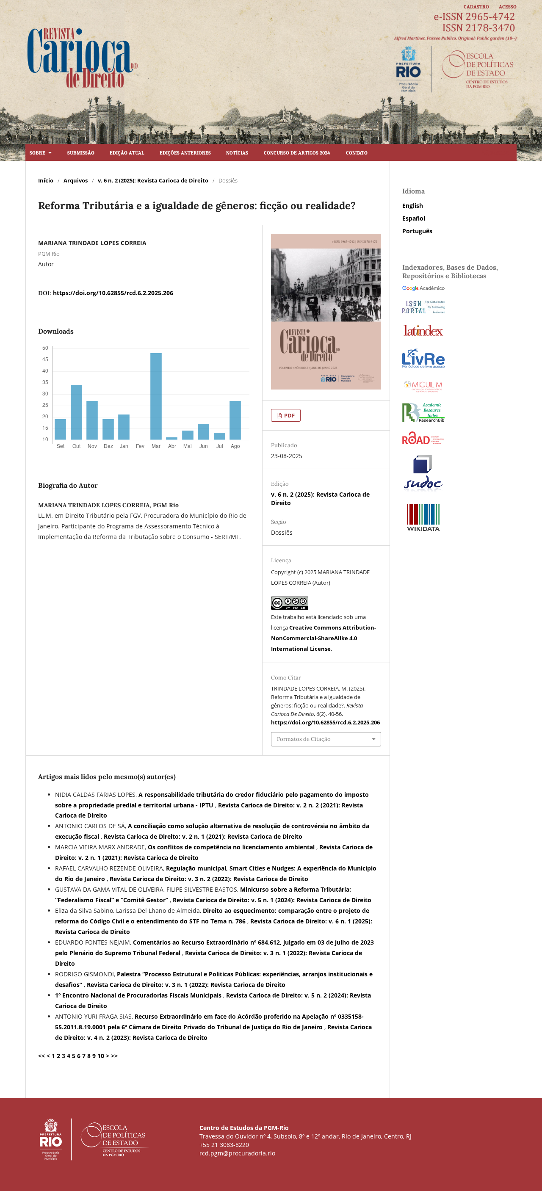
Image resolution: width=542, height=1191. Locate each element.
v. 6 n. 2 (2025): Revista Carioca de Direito (153, 180)
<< (41, 1056)
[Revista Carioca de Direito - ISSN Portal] (423, 311)
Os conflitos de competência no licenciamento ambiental (232, 847)
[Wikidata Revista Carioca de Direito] (423, 530)
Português (417, 231)
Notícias (237, 152)
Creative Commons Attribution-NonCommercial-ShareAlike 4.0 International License (323, 638)
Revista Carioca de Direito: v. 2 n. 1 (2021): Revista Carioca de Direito (203, 836)
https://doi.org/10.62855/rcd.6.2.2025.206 (113, 293)
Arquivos (76, 180)
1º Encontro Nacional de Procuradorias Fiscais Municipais (139, 995)
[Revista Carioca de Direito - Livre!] (423, 367)
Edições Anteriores (185, 152)
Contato (357, 152)
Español (413, 218)
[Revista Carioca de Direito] (423, 420)
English (412, 206)
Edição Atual (127, 152)
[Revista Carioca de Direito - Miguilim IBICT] (423, 391)
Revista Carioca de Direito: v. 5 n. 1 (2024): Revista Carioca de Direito (272, 900)
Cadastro (476, 6)
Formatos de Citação (304, 739)
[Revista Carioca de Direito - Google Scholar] (423, 289)
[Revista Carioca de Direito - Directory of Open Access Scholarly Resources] (423, 442)
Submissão (80, 152)
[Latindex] (423, 336)
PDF (289, 415)
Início (45, 180)
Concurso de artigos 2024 (297, 152)
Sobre (38, 152)
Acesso (508, 6)
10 (100, 1056)
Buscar (499, 152)
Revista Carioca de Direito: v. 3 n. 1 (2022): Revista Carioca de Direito (186, 985)
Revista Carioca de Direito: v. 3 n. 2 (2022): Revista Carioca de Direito (209, 879)
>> (114, 1056)
